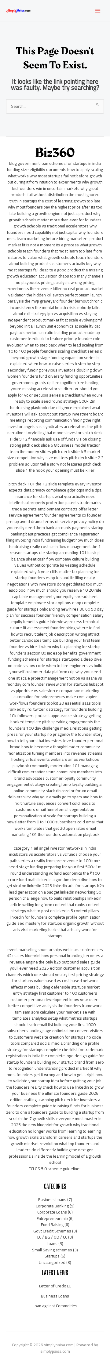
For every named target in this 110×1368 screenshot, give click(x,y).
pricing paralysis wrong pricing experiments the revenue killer (50, 285)
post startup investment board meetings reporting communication (57, 417)
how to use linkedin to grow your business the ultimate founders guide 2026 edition (57, 1093)
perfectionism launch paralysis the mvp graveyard (55, 298)
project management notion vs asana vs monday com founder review (54, 681)
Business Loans (52, 1199)
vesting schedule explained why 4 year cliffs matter (53, 568)
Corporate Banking (52, 1206)
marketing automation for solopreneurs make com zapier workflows (54, 697)
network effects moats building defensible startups (54, 984)
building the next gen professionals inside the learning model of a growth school (55, 1156)
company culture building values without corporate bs (56, 562)
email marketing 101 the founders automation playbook (55, 831)
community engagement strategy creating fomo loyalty (51, 781)
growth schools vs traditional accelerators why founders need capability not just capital (52, 229)
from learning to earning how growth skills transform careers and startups (54, 1134)
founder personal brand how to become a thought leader (56, 744)
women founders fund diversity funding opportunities (55, 376)
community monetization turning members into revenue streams (55, 750)
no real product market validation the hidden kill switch (56, 292)
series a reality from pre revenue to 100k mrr (59, 861)
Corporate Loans (52, 1212)
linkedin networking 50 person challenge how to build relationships (55, 895)
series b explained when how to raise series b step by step (55, 361)
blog (13, 163)
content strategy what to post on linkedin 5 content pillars (55, 908)
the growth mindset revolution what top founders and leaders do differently (56, 1143)
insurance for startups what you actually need (55, 496)
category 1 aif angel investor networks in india (55, 848)
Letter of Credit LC (55, 1286)
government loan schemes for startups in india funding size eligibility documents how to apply (54, 166)
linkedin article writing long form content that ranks (55, 901)
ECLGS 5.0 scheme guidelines (55, 1169)
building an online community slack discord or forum (58, 787)
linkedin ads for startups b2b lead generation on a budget (56, 889)
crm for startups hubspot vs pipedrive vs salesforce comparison (57, 687)
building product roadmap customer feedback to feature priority (55, 335)
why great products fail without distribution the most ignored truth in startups (54, 194)
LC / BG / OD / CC (52, 1237)
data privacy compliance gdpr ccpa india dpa (62, 490)
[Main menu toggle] (98, 10)
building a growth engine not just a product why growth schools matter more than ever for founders (55, 216)
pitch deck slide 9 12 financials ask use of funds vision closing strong (56, 439)
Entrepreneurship (52, 1218)
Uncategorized (52, 1262)
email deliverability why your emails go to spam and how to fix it (55, 797)
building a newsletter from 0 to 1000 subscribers (51, 819)
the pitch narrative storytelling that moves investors (54, 430)
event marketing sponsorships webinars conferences (55, 949)
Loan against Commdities (55, 1306)
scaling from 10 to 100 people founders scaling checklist (56, 348)
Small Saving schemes (52, 1250)
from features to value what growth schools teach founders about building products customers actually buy (55, 257)
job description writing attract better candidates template (54, 637)
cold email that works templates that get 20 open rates (59, 825)
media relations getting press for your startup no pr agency (54, 731)
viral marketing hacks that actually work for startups (59, 933)
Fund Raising (52, 1224)
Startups (52, 1256)
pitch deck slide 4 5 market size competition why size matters (54, 455)
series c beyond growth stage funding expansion (57, 354)
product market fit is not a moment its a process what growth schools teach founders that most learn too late (55, 244)
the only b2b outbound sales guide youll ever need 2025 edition (55, 965)
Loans (52, 1243)
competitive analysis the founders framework (61, 1006)
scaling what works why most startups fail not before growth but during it (55, 175)
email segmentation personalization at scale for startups (54, 812)
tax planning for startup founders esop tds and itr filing (57, 575)
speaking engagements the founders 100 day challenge (54, 725)
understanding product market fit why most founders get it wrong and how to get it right (54, 1071)
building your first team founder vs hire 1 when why (54, 643)
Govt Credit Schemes (52, 1231)
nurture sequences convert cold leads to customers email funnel (55, 806)
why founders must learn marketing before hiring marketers (55, 235)
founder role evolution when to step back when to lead (54, 342)
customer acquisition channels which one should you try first (53, 971)
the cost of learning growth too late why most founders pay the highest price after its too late (55, 207)
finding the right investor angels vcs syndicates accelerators (54, 423)
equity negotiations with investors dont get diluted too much (55, 581)
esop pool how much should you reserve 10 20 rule (55, 590)
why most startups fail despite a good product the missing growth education (54, 269)
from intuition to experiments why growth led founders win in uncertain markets (57, 185)
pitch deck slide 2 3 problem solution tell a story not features (56, 461)
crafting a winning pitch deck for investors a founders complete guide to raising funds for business (55, 1103)
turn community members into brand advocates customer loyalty (58, 775)
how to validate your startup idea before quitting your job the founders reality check (54, 1081)
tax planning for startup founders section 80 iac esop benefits (55, 650)
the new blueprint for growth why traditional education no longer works (54, 1128)
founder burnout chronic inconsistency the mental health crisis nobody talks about (56, 307)
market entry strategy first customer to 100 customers (56, 990)
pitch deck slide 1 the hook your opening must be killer (58, 467)
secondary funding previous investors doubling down (55, 370)
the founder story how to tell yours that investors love (55, 737)
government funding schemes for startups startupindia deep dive (55, 656)
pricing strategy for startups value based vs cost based (58, 978)
